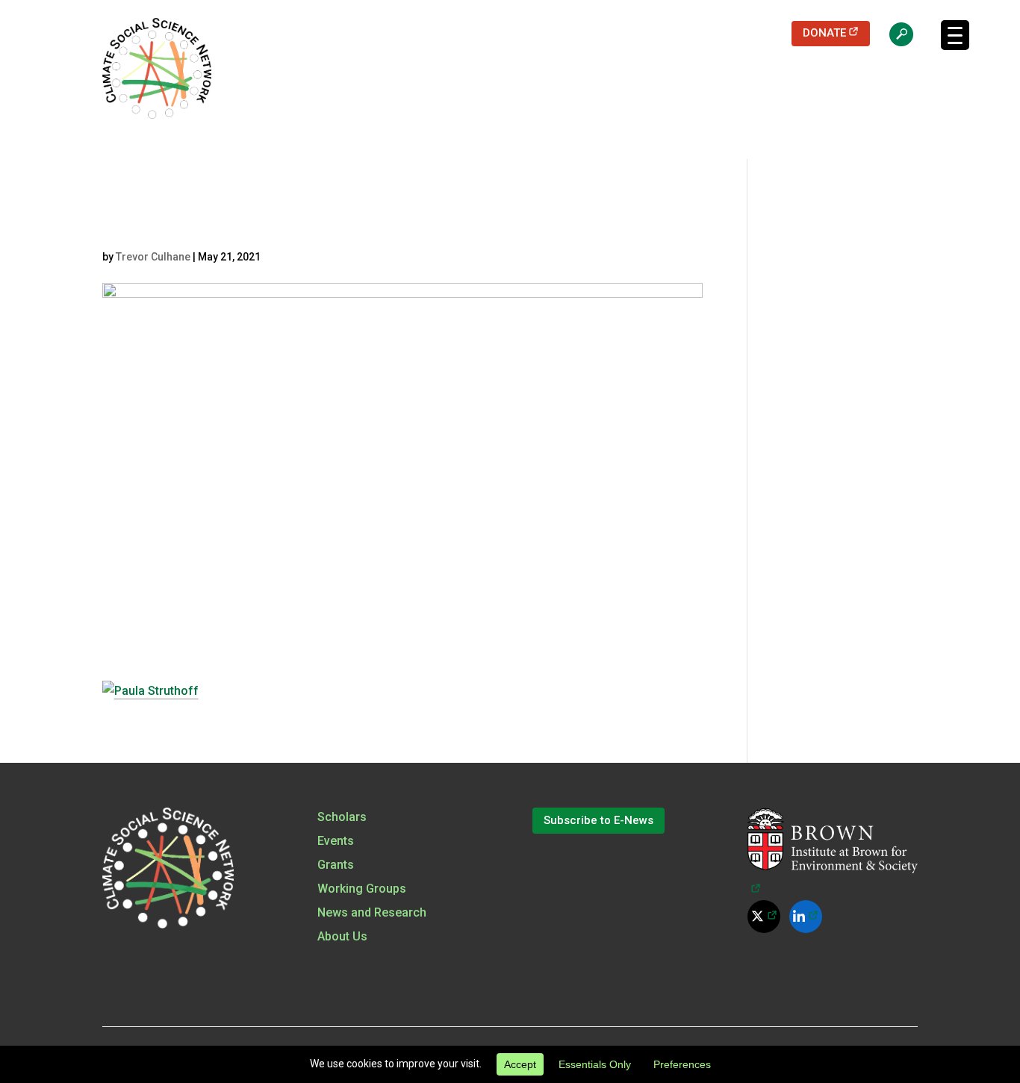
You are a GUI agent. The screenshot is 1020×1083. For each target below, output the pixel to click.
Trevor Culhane (153, 257)
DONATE (837, 32)
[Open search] (894, 33)
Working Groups (361, 888)
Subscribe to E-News (598, 820)
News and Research (371, 912)
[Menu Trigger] (955, 35)
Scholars (342, 817)
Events (335, 841)
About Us (342, 936)
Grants (335, 865)
